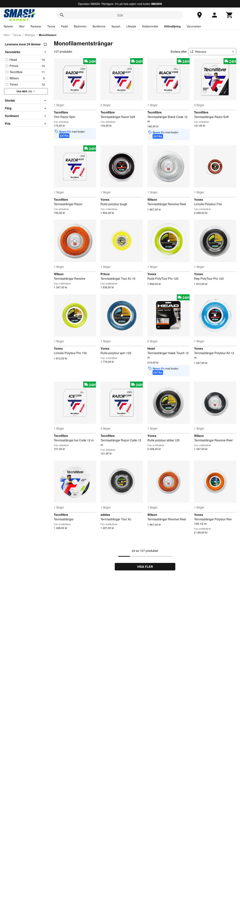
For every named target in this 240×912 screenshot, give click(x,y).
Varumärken (194, 26)
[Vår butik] (199, 15)
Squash (115, 26)
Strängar (30, 35)
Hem (6, 35)
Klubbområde (150, 26)
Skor (22, 26)
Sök (120, 15)
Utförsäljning (172, 26)
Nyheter (8, 26)
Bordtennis (99, 26)
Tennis (51, 26)
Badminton (80, 26)
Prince (105, 274)
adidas (105, 514)
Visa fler (145, 566)
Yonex (105, 199)
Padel (64, 26)
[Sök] (61, 15)
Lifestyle (131, 26)
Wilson (152, 199)
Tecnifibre (61, 112)
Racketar (36, 26)
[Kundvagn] (229, 15)
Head (151, 348)
